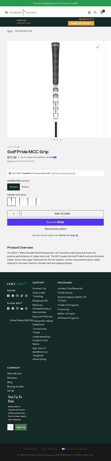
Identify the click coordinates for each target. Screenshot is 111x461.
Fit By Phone (65, 292)
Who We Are (14, 373)
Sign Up (20, 427)
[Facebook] (9, 296)
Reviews (12, 377)
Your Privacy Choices (76, 449)
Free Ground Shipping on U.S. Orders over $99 (55, 3)
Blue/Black (36, 202)
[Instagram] (18, 296)
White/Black (11, 202)
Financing (63, 309)
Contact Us (39, 288)
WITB (10, 390)
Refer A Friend (66, 313)
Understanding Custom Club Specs (41, 340)
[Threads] (27, 295)
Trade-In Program (68, 304)
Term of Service (49, 449)
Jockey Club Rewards (70, 288)
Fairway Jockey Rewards (63, 173)
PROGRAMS (65, 283)
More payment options (55, 228)
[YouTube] (23, 309)
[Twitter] (14, 296)
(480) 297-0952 (24, 23)
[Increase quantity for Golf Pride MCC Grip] (17, 213)
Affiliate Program (68, 317)
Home (9, 31)
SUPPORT (39, 283)
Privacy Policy (31, 449)
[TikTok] (23, 295)
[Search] (95, 12)
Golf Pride (13, 147)
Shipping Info (40, 300)
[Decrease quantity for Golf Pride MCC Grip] (9, 213)
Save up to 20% (81, 23)
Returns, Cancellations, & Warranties (42, 308)
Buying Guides (15, 386)
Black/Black (28, 202)
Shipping (11, 161)
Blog (9, 382)
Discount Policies (42, 316)
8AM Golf (50, 455)
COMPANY (13, 368)
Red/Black (19, 202)
